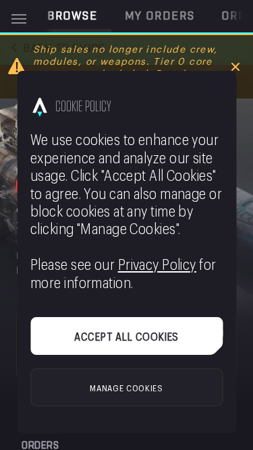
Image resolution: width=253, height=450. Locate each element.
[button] (72, 16)
